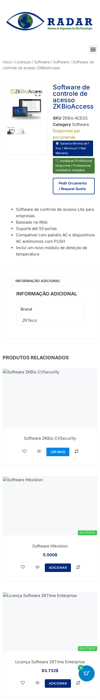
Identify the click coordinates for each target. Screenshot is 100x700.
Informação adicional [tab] (37, 281)
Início (7, 62)
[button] (93, 49)
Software (61, 62)
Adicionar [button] (58, 568)
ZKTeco (29, 320)
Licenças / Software (32, 62)
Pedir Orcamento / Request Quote (73, 186)
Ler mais (57, 452)
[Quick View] (39, 451)
